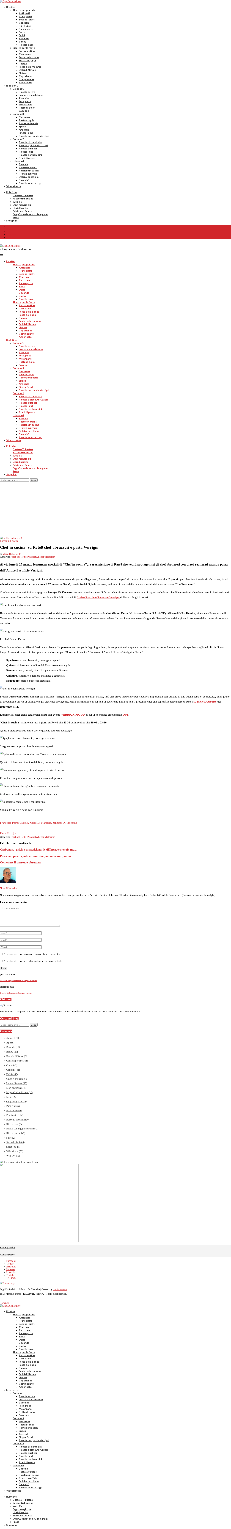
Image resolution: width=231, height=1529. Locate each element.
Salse (22, 32)
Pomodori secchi (28, 123)
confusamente (60, 1289)
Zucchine (24, 98)
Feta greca (25, 101)
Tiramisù (24, 179)
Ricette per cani (15, 1133)
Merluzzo (24, 116)
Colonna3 (18, 113)
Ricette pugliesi (28, 148)
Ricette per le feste (24, 47)
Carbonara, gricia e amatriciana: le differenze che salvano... (38, 849)
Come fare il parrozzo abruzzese (20, 862)
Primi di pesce (27, 157)
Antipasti (24, 13)
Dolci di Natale (27, 69)
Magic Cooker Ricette (19, 1092)
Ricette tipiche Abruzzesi (33, 145)
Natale (23, 72)
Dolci (22, 35)
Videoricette (13, 186)
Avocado (24, 129)
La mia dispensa (16, 1083)
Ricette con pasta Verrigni (34, 135)
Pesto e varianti (28, 167)
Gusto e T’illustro (23, 195)
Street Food (13, 1146)
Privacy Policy (7, 1247)
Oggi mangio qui (22, 204)
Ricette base (26, 44)
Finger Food (26, 132)
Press (16, 217)
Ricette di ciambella (30, 142)
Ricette (10, 6)
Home (8, 226)
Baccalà (23, 164)
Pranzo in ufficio (28, 173)
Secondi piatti (27, 19)
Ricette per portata (24, 9)
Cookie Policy (7, 1254)
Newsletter (10, 237)
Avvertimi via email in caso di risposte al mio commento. (32, 954)
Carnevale (25, 54)
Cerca (33, 480)
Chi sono (9, 229)
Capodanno (26, 76)
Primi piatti (25, 16)
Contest (11, 1065)
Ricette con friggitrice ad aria (22, 1128)
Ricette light (26, 151)
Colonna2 (18, 138)
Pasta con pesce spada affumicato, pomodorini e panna (35, 856)
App (10, 1042)
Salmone (24, 110)
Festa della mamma (30, 66)
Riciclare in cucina (29, 170)
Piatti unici (25, 25)
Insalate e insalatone (31, 94)
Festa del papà (27, 60)
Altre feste (25, 82)
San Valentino (27, 50)
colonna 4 (18, 161)
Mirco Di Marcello (12, 554)
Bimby (22, 41)
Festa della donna (29, 57)
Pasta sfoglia (26, 120)
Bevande (24, 38)
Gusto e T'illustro (17, 1079)
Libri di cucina (20, 207)
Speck (22, 126)
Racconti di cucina (23, 198)
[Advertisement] (115, 505)
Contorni (24, 22)
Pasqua (23, 63)
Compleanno (26, 79)
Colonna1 (18, 88)
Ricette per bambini (30, 154)
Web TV (17, 201)
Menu (11, 1097)
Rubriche (11, 192)
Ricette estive (27, 91)
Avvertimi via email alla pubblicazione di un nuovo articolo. (33, 961)
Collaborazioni (11, 235)
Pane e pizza (26, 28)
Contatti (9, 232)
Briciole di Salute (22, 211)
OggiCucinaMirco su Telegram (30, 214)
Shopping (11, 220)
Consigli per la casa (17, 1060)
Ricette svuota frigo (30, 183)
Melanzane (25, 104)
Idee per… (12, 85)
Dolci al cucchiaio (29, 176)
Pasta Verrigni (8, 833)
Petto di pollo (27, 107)
